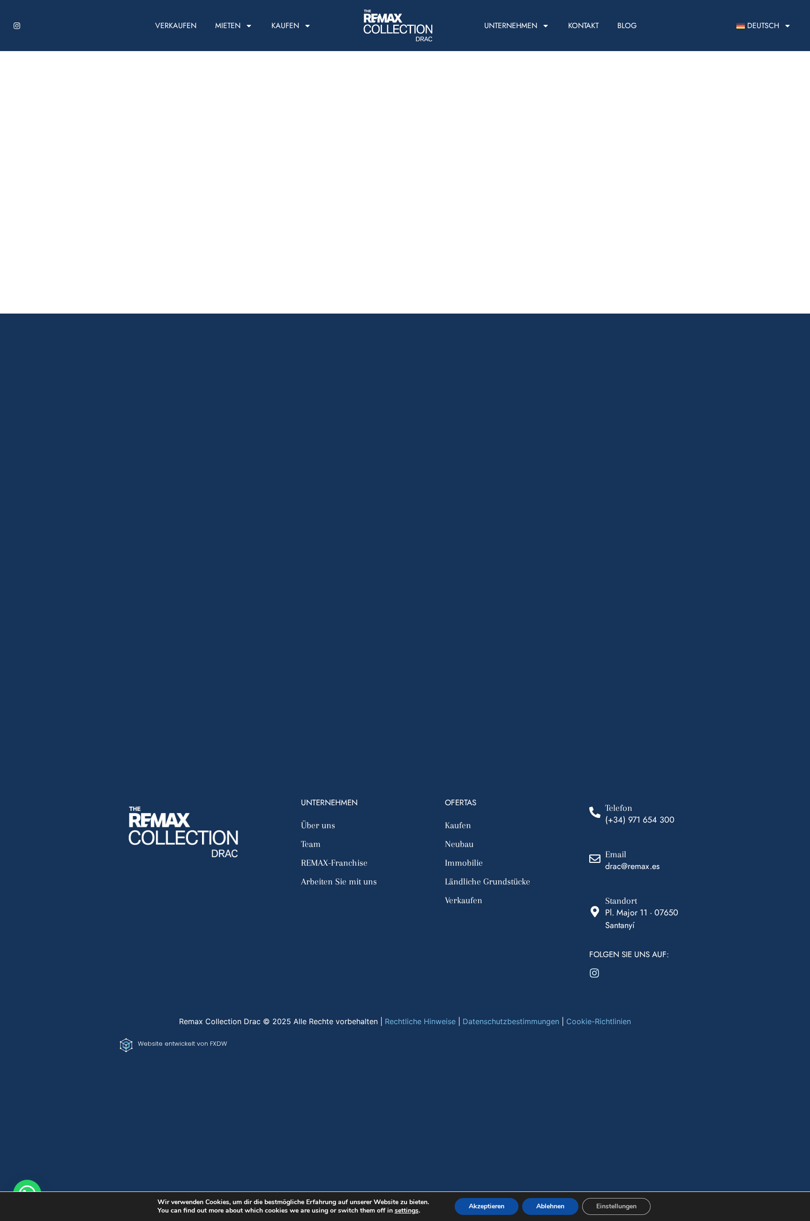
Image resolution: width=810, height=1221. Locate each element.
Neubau (459, 844)
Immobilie (464, 863)
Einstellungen (616, 1206)
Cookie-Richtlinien (598, 1021)
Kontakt (583, 25)
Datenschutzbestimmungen (511, 1021)
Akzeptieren (486, 1206)
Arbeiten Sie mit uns (339, 881)
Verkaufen (175, 25)
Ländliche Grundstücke (487, 881)
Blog (627, 25)
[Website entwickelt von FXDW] (126, 1045)
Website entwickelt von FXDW (182, 1043)
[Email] (594, 858)
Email (615, 854)
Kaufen (285, 25)
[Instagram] (16, 25)
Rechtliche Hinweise (420, 1021)
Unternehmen (510, 25)
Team (311, 844)
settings (407, 1210)
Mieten (227, 25)
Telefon (618, 808)
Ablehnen (550, 1206)
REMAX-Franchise (334, 863)
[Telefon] (594, 812)
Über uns (318, 825)
